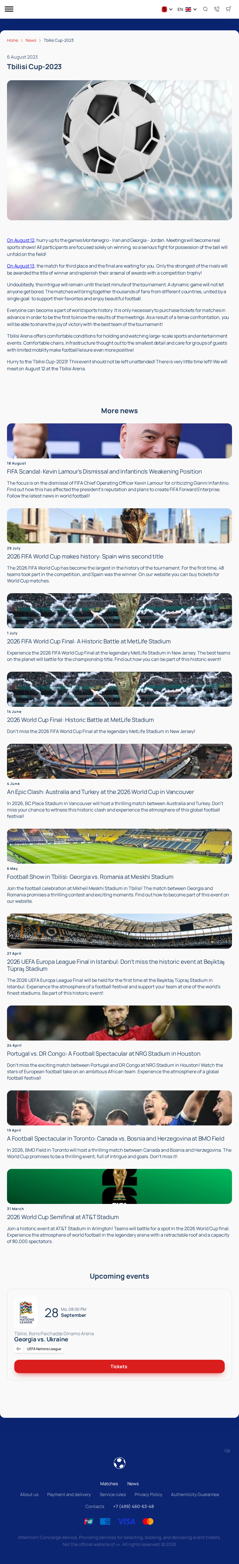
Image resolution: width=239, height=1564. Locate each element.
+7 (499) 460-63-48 (133, 1506)
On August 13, (21, 266)
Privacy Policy (148, 1494)
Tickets (118, 1366)
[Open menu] (9, 9)
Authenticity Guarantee (195, 1494)
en (180, 9)
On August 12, (21, 240)
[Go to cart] (228, 9)
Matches (109, 1484)
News (133, 1484)
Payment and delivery (69, 1494)
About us (29, 1494)
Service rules (113, 1494)
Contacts (94, 1506)
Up (227, 1450)
